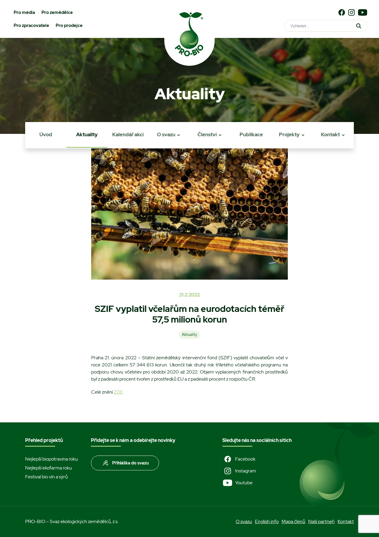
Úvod (45, 134)
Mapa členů (293, 521)
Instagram (245, 471)
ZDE (118, 392)
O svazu (166, 134)
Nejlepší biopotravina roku (51, 459)
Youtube (244, 483)
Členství (207, 134)
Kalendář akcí (128, 134)
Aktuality (87, 134)
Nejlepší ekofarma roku (48, 468)
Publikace (251, 134)
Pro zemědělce (57, 12)
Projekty (289, 134)
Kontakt (330, 134)
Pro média (24, 12)
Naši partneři (321, 521)
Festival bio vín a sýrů (46, 477)
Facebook (245, 459)
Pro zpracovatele (31, 25)
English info (267, 521)
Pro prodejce (69, 25)
